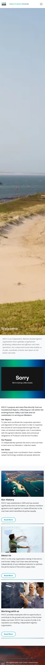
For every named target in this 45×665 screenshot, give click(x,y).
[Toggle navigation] (41, 4)
